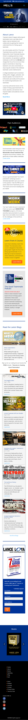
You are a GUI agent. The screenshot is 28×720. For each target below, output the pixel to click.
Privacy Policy (11, 689)
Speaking (9, 673)
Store (8, 681)
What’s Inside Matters (9, 347)
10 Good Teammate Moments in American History (12, 516)
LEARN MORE (6, 158)
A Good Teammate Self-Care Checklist (13, 413)
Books (9, 671)
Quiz (8, 677)
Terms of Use (11, 691)
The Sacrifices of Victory (10, 482)
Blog (8, 675)
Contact (9, 687)
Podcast (9, 683)
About (9, 669)
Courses (9, 685)
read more (7, 394)
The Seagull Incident (9, 380)
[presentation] (5, 644)
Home (9, 667)
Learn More (17, 262)
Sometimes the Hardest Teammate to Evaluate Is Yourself (13, 449)
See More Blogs (14, 535)
